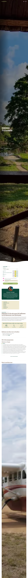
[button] (24, 1)
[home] (4, 1)
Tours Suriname (4, 312)
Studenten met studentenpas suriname (7, 272)
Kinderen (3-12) (4, 274)
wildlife (9, 335)
